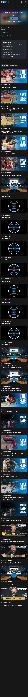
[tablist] (9, 65)
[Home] (5, 2)
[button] (21, 2)
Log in (20, 21)
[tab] (5, 65)
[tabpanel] (14, 338)
